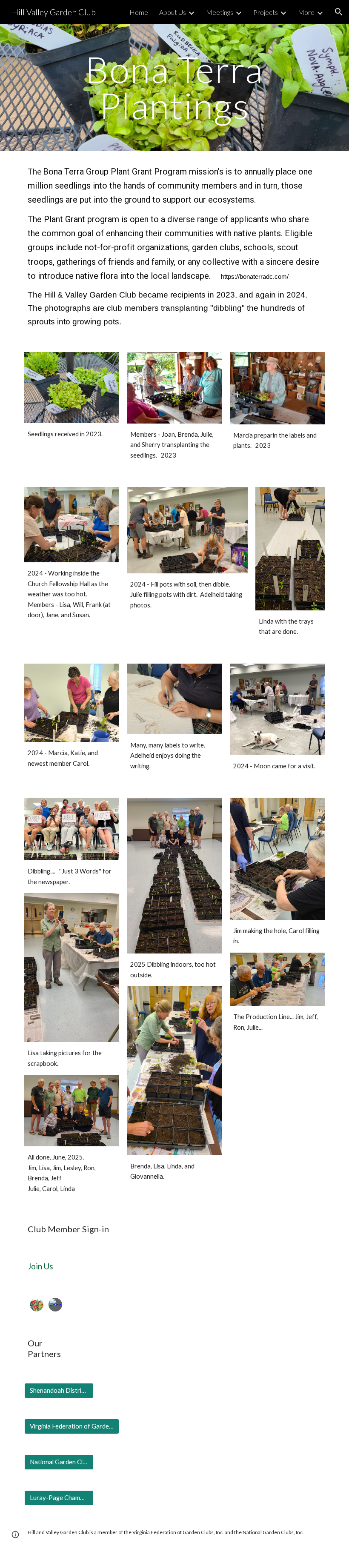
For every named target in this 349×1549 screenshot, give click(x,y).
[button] (339, 12)
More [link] (306, 12)
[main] (175, 87)
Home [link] (138, 12)
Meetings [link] (219, 12)
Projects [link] (265, 12)
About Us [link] (172, 12)
